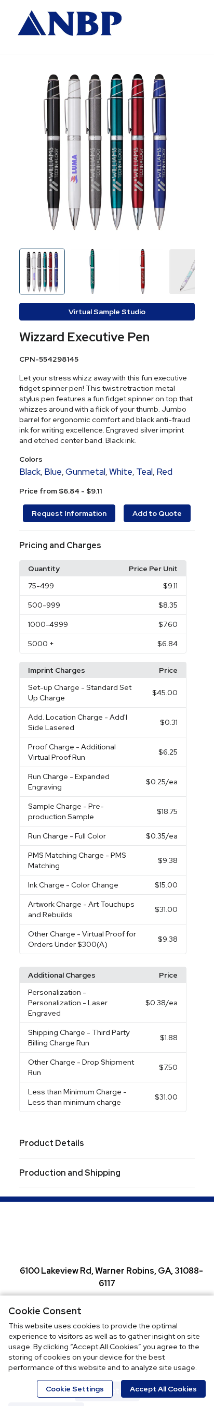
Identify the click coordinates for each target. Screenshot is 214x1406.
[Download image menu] (182, 76)
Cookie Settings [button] (75, 1388)
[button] (107, 545)
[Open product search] (165, 26)
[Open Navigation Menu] (185, 26)
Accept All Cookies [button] (163, 1388)
